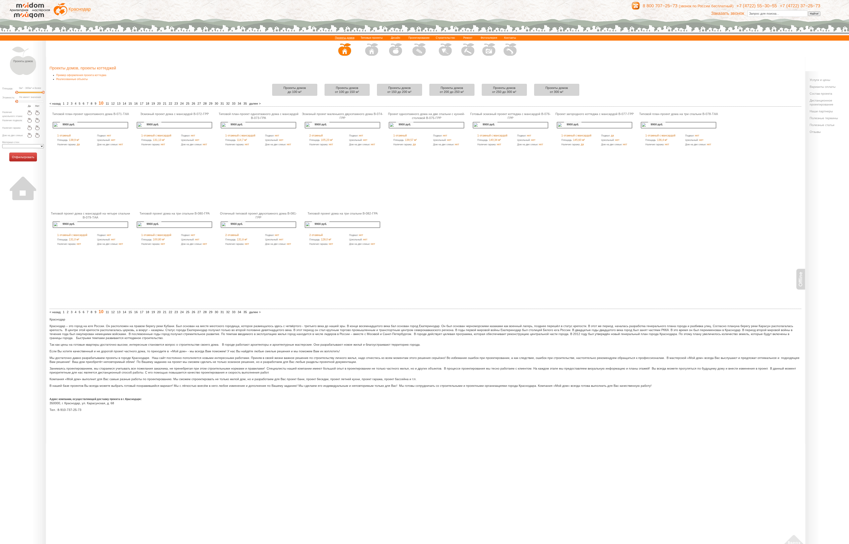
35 (245, 103)
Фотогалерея (489, 37)
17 (141, 103)
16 (136, 103)
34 (239, 103)
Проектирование (419, 37)
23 (176, 103)
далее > (255, 103)
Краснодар (80, 9)
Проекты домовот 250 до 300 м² (504, 90)
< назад (55, 103)
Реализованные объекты (72, 79)
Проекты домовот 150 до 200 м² (399, 90)
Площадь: (7, 88)
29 (210, 103)
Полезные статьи (822, 125)
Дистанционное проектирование (821, 102)
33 (233, 103)
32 (228, 103)
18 (147, 103)
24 (182, 103)
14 (124, 103)
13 (118, 103)
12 (113, 103)
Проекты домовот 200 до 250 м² (452, 90)
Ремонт (467, 37)
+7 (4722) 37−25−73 (800, 5)
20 (159, 103)
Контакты (510, 37)
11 (107, 103)
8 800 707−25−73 (660, 5)
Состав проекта (821, 93)
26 (193, 103)
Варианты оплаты (823, 86)
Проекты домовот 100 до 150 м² (347, 90)
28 (205, 103)
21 (164, 103)
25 (187, 103)
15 (130, 103)
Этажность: (8, 97)
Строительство (445, 37)
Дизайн (395, 37)
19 (153, 103)
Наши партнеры (821, 111)
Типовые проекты (372, 37)
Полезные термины (824, 118)
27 (199, 103)
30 (216, 103)
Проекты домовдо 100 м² (294, 90)
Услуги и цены (820, 80)
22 (170, 103)
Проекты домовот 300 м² (556, 90)
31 (222, 103)
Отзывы (815, 132)
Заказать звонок (727, 13)
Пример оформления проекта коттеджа (81, 75)
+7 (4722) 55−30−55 (756, 5)
